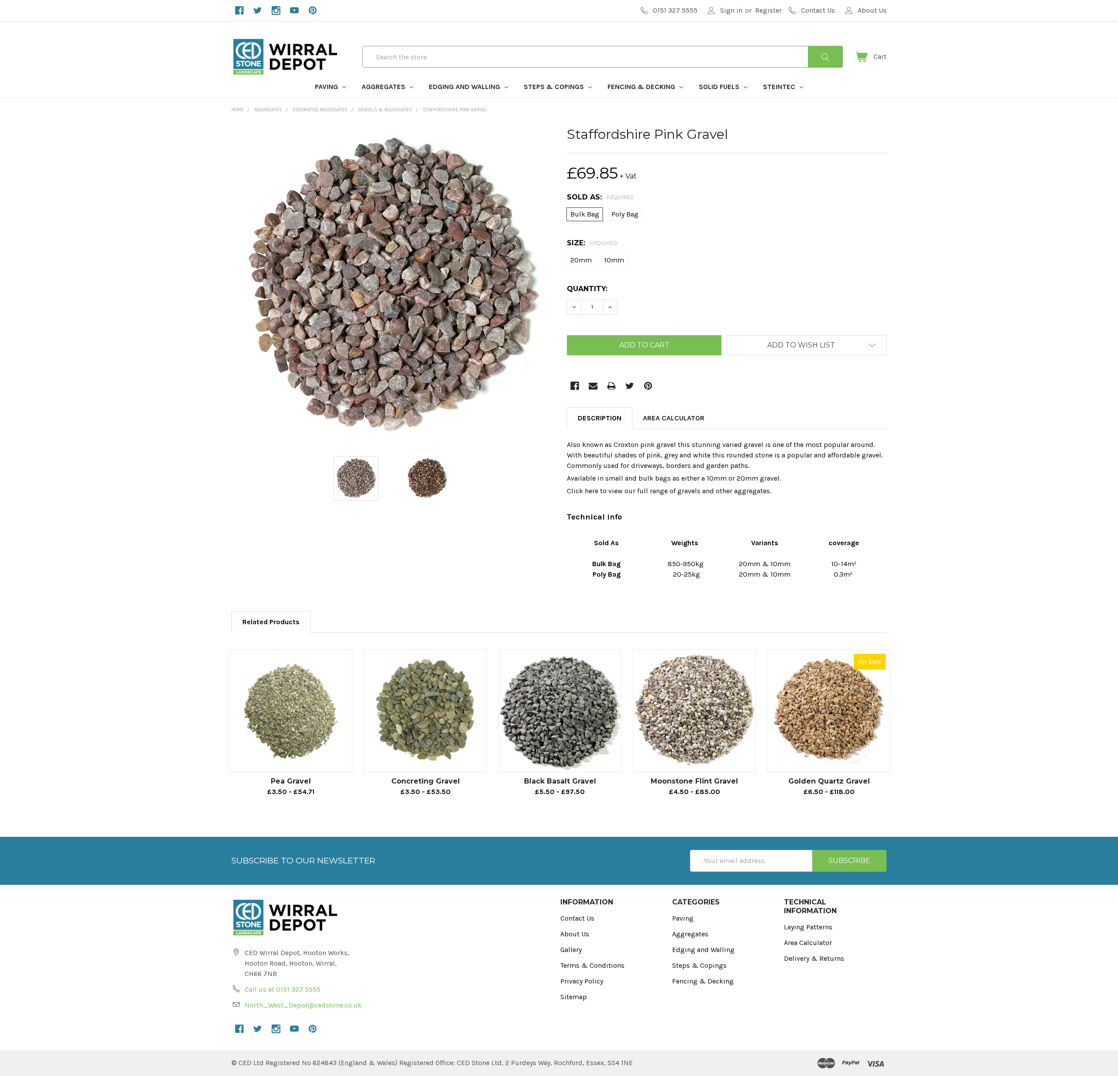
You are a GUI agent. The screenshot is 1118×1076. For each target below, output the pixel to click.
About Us (574, 934)
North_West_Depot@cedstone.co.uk (303, 1005)
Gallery (571, 949)
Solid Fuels (720, 87)
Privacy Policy (581, 981)
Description (599, 418)
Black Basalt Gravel (560, 781)
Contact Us (577, 918)
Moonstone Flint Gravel (694, 781)
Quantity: (587, 289)
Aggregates (384, 87)
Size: (592, 243)
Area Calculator (673, 418)
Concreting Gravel (425, 781)
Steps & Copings (555, 87)
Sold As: (600, 197)
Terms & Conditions (592, 965)
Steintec (780, 87)
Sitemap (573, 997)
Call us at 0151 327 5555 (283, 989)
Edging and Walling (465, 87)
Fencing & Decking (642, 87)
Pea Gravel (291, 781)
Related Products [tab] (271, 622)
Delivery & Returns (814, 958)
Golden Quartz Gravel (829, 781)
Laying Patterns (808, 927)
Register (768, 10)
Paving (327, 87)
